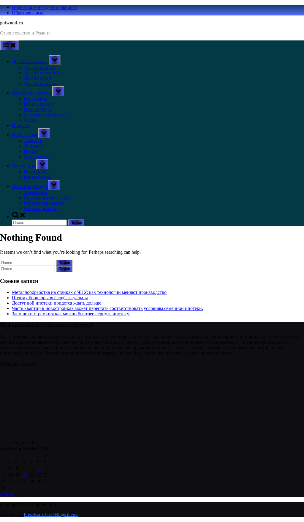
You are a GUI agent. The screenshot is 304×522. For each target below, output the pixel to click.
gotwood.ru (11, 22)
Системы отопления (44, 114)
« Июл (6, 494)
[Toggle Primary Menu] (9, 45)
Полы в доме (25, 134)
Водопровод (36, 171)
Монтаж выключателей (47, 197)
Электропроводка (30, 186)
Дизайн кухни (38, 78)
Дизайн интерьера (30, 61)
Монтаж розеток (40, 208)
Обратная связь (27, 12)
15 (39, 468)
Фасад (30, 120)
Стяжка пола (37, 156)
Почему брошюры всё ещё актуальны (50, 297)
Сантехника (24, 165)
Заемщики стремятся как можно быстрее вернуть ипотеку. (71, 313)
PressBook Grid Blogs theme (51, 514)
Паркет (31, 151)
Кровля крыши (39, 103)
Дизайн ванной (39, 67)
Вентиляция (36, 98)
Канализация (37, 177)
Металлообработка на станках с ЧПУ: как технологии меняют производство (89, 292)
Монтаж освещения (44, 203)
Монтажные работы (32, 92)
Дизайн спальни (40, 83)
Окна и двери (37, 109)
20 (25, 474)
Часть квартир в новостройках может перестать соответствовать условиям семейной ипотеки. (107, 308)
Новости (20, 125)
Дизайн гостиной (41, 72)
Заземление (35, 192)
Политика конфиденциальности (44, 7)
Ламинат (33, 140)
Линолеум (34, 145)
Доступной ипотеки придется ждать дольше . (58, 302)
